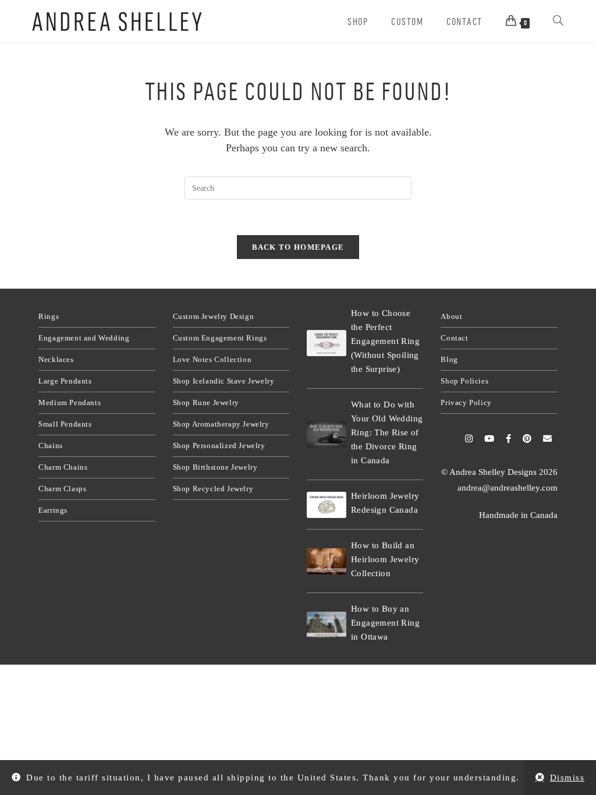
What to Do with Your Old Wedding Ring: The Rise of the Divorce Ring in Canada (387, 432)
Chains (50, 445)
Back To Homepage (298, 247)
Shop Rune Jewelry (206, 402)
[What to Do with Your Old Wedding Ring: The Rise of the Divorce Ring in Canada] (326, 434)
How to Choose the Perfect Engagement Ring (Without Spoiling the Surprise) (385, 341)
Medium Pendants (69, 402)
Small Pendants (64, 424)
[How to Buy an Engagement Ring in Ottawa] (326, 625)
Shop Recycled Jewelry (213, 488)
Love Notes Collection (212, 359)
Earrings (53, 510)
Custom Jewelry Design (213, 316)
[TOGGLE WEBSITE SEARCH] (558, 21)
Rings (48, 316)
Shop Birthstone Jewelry (215, 467)
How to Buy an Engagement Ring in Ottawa (385, 622)
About (451, 316)
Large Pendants (64, 381)
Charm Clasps (62, 488)
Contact (454, 337)
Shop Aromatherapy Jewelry (221, 424)
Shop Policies (464, 381)
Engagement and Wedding (83, 337)
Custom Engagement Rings (220, 337)
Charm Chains (62, 467)
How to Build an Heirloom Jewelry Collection (385, 559)
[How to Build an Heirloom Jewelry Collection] (326, 561)
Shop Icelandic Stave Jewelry (224, 381)
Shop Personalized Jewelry (219, 445)
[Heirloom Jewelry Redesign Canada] (326, 505)
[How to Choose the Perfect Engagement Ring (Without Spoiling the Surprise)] (326, 343)
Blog (449, 359)
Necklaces (55, 359)
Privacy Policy (466, 402)
